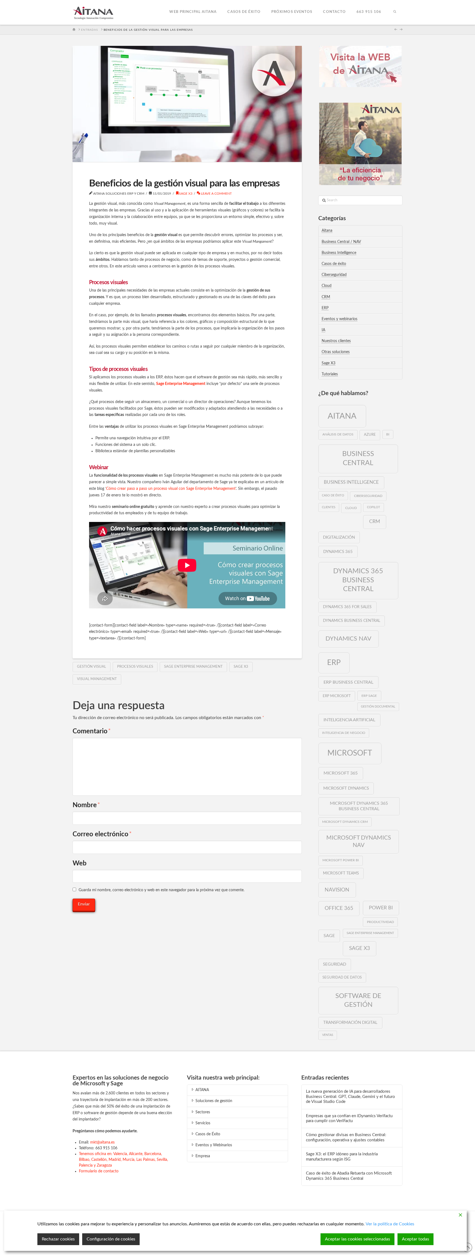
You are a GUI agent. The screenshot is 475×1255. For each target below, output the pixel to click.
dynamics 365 (338, 552)
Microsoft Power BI (340, 860)
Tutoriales (330, 374)
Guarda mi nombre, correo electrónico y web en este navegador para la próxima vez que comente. (161, 890)
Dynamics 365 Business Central (358, 580)
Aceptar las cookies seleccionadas (357, 1239)
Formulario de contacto (98, 1171)
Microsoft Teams (341, 873)
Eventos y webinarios (339, 319)
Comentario (92, 731)
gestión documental (378, 706)
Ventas (327, 1034)
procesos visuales (135, 667)
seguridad (334, 964)
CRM (326, 297)
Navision (337, 890)
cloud (351, 508)
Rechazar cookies (58, 1239)
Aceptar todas (415, 1239)
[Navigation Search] (394, 12)
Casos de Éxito (207, 1134)
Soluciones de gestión (213, 1101)
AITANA (202, 1090)
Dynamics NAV (348, 639)
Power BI (381, 907)
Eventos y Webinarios (213, 1145)
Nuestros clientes (336, 341)
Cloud (327, 286)
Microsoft (349, 753)
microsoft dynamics (346, 788)
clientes (328, 507)
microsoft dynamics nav (358, 841)
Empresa (202, 1156)
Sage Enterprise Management (193, 667)
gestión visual (91, 667)
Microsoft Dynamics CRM (345, 821)
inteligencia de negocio (343, 732)
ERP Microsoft (337, 696)
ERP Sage (369, 695)
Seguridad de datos (342, 977)
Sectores (202, 1112)
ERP (325, 308)
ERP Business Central (348, 682)
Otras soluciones (336, 352)
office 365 (339, 908)
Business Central (358, 458)
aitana (342, 416)
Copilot (373, 507)
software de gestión (358, 1000)
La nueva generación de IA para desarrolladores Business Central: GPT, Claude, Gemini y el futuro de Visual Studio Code (350, 1096)
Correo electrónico (102, 834)
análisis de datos (338, 434)
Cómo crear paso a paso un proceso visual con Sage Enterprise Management (171, 489)
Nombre (86, 805)
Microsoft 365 (341, 773)
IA (323, 330)
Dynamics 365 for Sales (347, 607)
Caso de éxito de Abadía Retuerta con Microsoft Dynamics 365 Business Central (349, 1176)
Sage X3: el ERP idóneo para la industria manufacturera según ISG (342, 1156)
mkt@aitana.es (102, 1142)
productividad (380, 922)
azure (370, 435)
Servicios (202, 1123)
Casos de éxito (334, 264)
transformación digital (350, 1023)
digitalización (339, 537)
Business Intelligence (339, 253)
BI (387, 434)
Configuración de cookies (111, 1239)
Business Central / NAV (341, 242)
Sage (329, 935)
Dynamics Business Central (351, 621)
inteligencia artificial (349, 720)
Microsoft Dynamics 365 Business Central (359, 806)
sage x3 (241, 667)
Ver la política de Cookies (390, 1224)
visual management (97, 679)
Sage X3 (185, 193)
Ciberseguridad (334, 275)
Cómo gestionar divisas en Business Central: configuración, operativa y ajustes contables (346, 1137)
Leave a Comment (216, 193)
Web (80, 863)
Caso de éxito (333, 495)
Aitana (327, 231)
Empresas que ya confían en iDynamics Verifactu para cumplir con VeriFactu (349, 1118)
